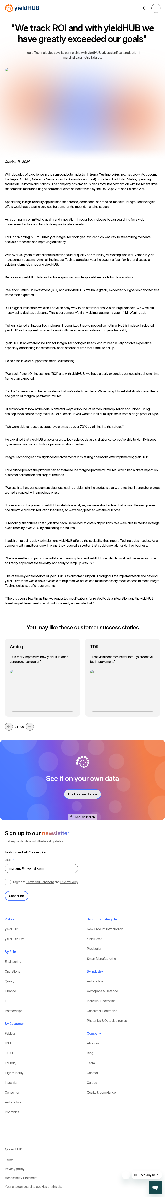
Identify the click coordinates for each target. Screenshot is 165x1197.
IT (6, 1001)
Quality (9, 981)
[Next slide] (30, 727)
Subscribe (16, 896)
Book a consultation (82, 794)
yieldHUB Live (15, 939)
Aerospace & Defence (102, 991)
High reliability (14, 1073)
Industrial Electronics (101, 1001)
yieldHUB (11, 929)
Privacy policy (15, 1169)
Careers (92, 1083)
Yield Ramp (94, 939)
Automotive (13, 1102)
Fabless (10, 1033)
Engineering (13, 962)
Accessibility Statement (21, 1178)
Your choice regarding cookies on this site (34, 1187)
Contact (92, 1073)
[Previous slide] (9, 727)
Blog (90, 1053)
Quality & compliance (101, 1092)
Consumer (12, 1092)
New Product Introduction (105, 929)
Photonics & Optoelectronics (107, 1021)
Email (9, 859)
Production (94, 949)
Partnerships (13, 1011)
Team (91, 1063)
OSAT (9, 1053)
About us (93, 1043)
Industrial (11, 1083)
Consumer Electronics (102, 1011)
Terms (9, 1160)
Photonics (12, 1112)
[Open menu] (156, 8)
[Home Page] (22, 8)
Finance (10, 991)
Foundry (10, 1063)
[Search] (144, 8)
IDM (8, 1043)
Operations (12, 971)
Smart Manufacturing (101, 959)
